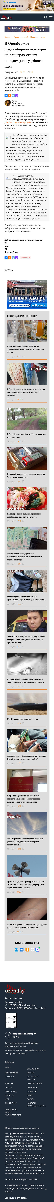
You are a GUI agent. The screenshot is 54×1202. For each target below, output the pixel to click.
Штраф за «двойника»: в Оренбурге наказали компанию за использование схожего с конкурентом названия (24, 798)
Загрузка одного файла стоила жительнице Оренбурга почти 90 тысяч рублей (26, 757)
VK (6, 243)
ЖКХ (7, 1099)
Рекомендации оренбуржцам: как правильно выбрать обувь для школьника (26, 598)
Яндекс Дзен (11, 252)
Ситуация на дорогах (33, 1078)
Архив (8, 1067)
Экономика (11, 1091)
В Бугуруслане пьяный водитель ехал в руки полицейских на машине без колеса (25, 681)
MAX (7, 246)
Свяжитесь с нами (14, 998)
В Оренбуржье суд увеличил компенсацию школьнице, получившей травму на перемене (26, 392)
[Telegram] (13, 95)
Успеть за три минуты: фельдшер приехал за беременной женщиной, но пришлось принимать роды (26, 639)
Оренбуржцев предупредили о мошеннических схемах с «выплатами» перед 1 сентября (25, 556)
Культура (9, 1095)
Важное (30, 1073)
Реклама (9, 1083)
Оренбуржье (11, 1103)
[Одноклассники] (9, 95)
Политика (32, 1087)
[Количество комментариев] (25, 356)
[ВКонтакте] (6, 95)
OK (6, 249)
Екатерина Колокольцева (18, 104)
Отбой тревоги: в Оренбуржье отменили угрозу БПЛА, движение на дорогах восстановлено (25, 841)
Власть (8, 1087)
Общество (32, 1091)
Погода (30, 1099)
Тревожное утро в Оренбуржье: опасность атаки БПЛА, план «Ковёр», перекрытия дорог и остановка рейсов (26, 884)
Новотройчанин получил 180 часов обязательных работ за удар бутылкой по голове (25, 349)
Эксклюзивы (11, 1073)
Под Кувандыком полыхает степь (22, 719)
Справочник (33, 1069)
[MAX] (16, 95)
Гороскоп (10, 1076)
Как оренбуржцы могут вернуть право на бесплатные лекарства (26, 475)
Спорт (30, 1095)
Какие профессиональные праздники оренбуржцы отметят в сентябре (24, 515)
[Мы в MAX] (37, 950)
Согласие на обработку (16, 1043)
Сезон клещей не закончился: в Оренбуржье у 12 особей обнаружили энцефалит (27, 926)
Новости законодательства (36, 1104)
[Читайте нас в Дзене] (33, 950)
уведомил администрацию (18, 122)
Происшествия (34, 1083)
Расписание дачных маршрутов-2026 (13, 1112)
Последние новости (22, 316)
